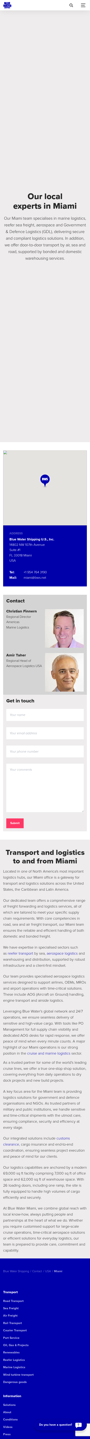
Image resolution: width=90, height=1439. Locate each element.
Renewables (11, 1352)
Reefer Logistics (14, 1360)
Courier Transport (15, 1330)
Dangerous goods (15, 1382)
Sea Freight (11, 1308)
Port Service (11, 1338)
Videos (8, 1427)
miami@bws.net (35, 577)
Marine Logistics (14, 1367)
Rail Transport (12, 1323)
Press (7, 1434)
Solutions (9, 1405)
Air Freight (10, 1315)
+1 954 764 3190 (35, 572)
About (7, 1412)
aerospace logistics (62, 953)
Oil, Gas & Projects (16, 1345)
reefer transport (20, 953)
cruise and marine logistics (48, 1053)
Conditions (10, 1419)
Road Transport (13, 1301)
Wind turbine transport (18, 1375)
